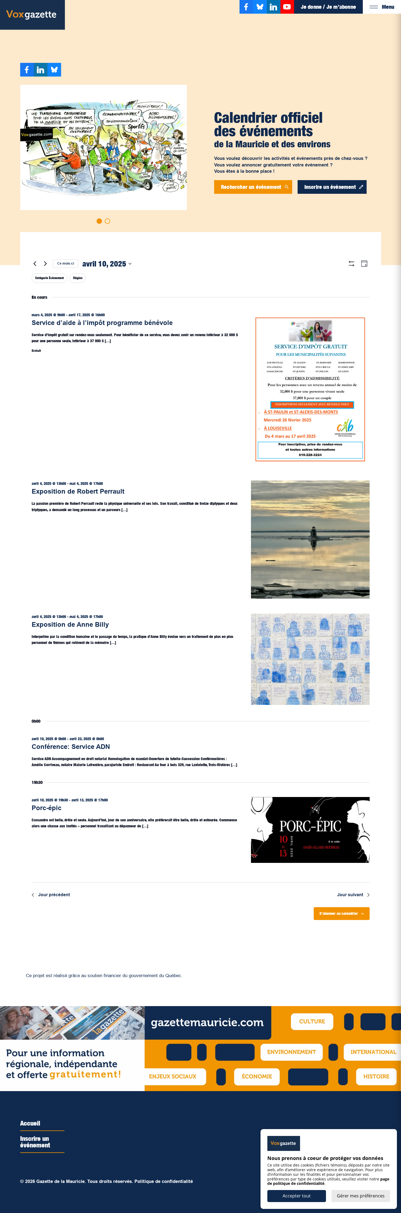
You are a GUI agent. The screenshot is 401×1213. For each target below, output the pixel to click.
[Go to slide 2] (107, 221)
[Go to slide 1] (99, 221)
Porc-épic (46, 807)
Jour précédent (54, 894)
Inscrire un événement (35, 1142)
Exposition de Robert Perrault (78, 491)
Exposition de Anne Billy (70, 624)
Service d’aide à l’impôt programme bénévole (102, 322)
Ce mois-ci (65, 263)
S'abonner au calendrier (338, 913)
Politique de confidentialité (163, 1181)
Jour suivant (350, 894)
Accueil (30, 1123)
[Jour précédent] (35, 263)
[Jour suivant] (45, 263)
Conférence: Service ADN (71, 746)
